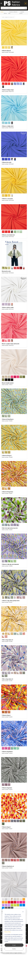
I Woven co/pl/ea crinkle (8, 307)
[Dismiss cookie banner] (22, 912)
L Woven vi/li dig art (7, 455)
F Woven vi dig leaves (7, 788)
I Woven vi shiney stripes (8, 90)
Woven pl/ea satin (6, 271)
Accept (14, 945)
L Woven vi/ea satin (6, 162)
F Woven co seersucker (7, 198)
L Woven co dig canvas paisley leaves (11, 600)
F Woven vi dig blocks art (8, 866)
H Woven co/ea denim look (8, 235)
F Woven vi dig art (6, 715)
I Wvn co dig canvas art (7, 640)
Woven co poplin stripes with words (10, 344)
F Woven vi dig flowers (7, 751)
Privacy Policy (8, 931)
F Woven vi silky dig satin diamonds (10, 564)
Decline (14, 948)
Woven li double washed (7, 383)
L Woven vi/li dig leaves (7, 492)
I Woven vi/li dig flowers (8, 419)
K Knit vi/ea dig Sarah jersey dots (10, 528)
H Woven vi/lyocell (6, 50)
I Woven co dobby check (7, 126)
